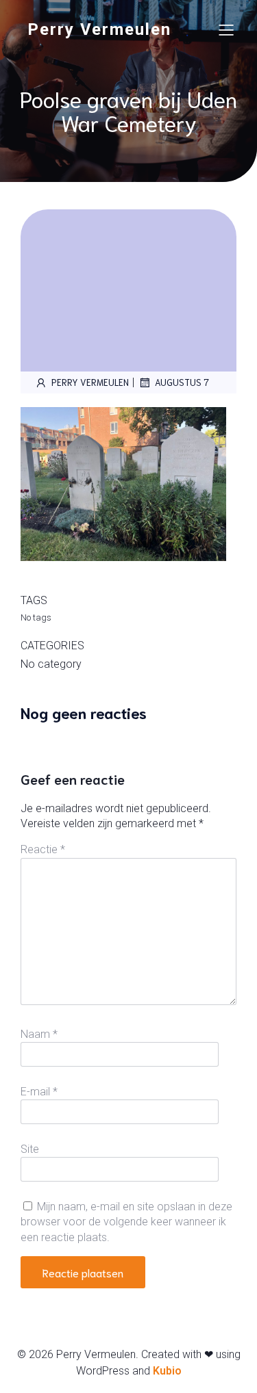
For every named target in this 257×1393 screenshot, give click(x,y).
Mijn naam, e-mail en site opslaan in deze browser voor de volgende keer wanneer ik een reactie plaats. (126, 1222)
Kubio (167, 1370)
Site (30, 1149)
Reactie (43, 849)
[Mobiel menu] (226, 29)
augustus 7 (182, 382)
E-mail (39, 1091)
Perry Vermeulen (90, 382)
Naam (39, 1034)
